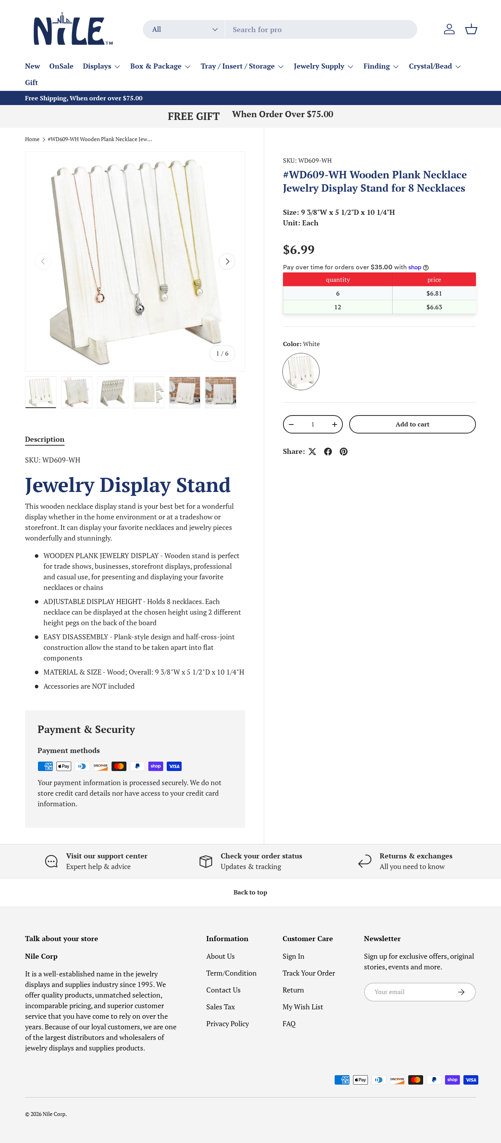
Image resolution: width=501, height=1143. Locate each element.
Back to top (250, 892)
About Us (220, 956)
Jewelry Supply (319, 66)
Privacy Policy (227, 1023)
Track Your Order (309, 973)
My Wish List (303, 1006)
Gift (31, 82)
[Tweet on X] (312, 451)
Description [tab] (45, 439)
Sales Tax (220, 1006)
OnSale (61, 66)
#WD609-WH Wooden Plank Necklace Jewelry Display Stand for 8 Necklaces (100, 139)
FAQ (289, 1023)
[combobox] (280, 29)
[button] (471, 29)
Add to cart (412, 424)
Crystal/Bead (430, 66)
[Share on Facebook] (328, 451)
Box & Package (156, 66)
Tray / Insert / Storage (238, 66)
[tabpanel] (135, 573)
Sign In (294, 956)
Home (32, 139)
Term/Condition (231, 973)
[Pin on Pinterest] (343, 451)
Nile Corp (54, 1114)
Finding (377, 66)
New (32, 66)
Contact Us (223, 989)
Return (293, 989)
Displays (97, 66)
